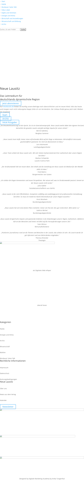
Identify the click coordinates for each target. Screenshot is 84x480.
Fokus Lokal (6, 10)
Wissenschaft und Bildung (11, 21)
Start (3, 1)
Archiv (4, 24)
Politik (4, 4)
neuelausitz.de (8, 106)
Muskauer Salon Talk (9, 7)
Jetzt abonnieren (10, 103)
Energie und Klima (8, 16)
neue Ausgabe (9, 122)
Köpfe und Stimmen (9, 13)
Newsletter (7, 406)
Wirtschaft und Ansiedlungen (12, 18)
